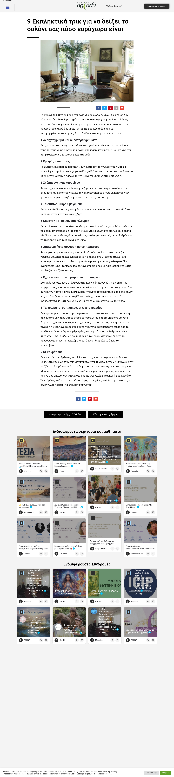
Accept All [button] (165, 773)
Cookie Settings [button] (151, 773)
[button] (98, 108)
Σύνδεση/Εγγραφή (114, 6)
